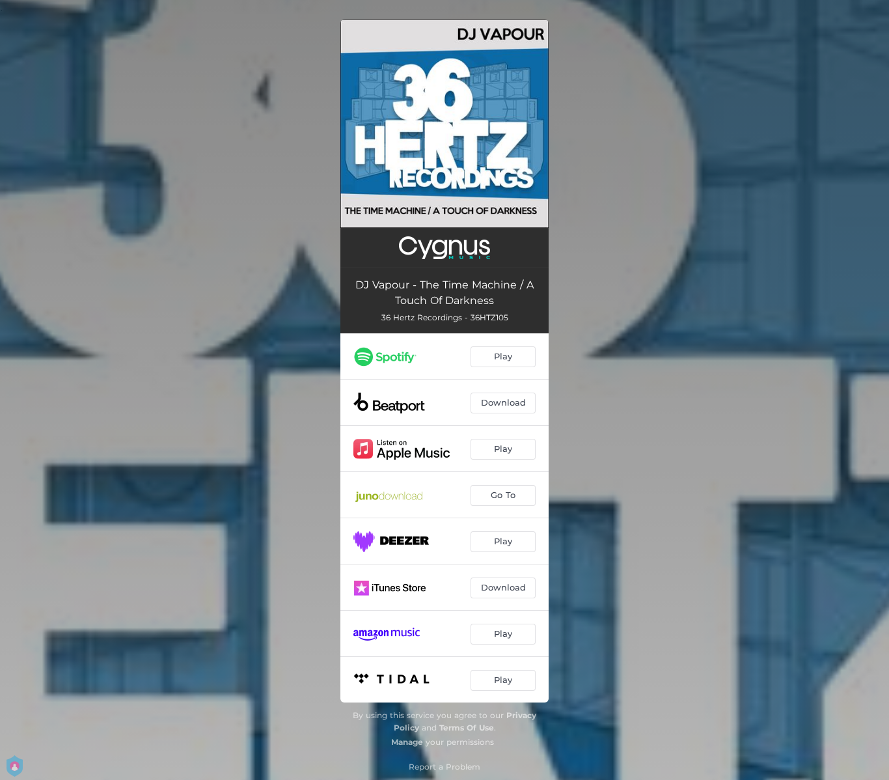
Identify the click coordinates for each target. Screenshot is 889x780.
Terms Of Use (466, 727)
